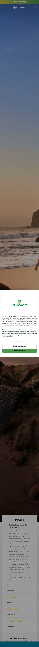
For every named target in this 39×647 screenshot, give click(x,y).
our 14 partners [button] (21, 316)
